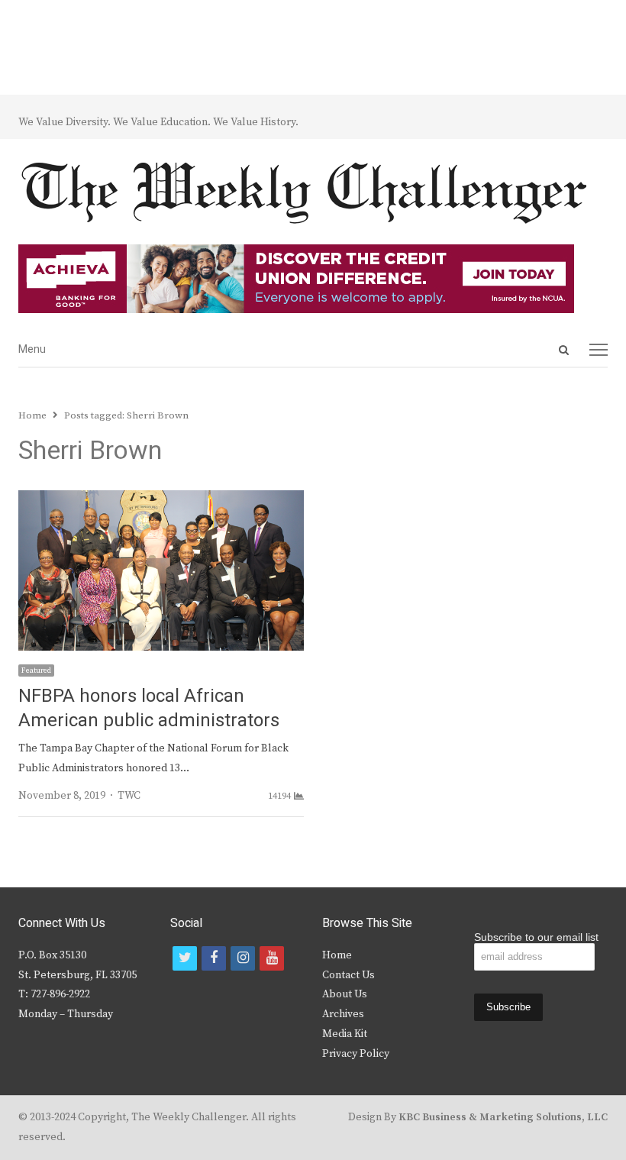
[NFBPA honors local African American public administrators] (161, 499)
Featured (36, 670)
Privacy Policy (355, 1054)
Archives (343, 1014)
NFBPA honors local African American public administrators (148, 708)
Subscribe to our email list (536, 937)
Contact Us (348, 975)
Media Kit (344, 1034)
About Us (344, 994)
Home (337, 955)
